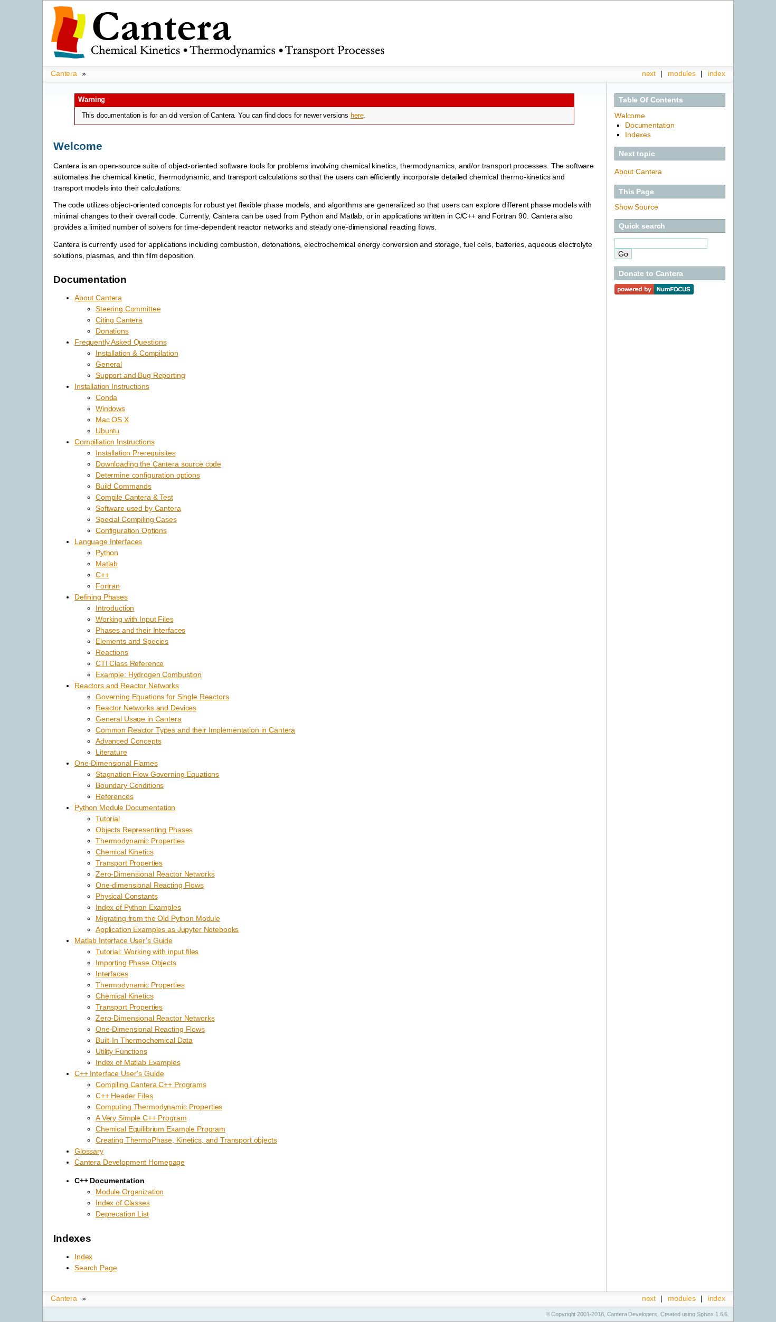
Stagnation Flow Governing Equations (157, 774)
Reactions (112, 652)
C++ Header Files (124, 1095)
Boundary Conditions (130, 785)
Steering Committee (128, 309)
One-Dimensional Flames (116, 763)
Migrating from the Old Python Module (158, 918)
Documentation (650, 125)
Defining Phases (101, 597)
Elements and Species (132, 641)
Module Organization (130, 1191)
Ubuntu (107, 430)
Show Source (636, 207)
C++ (102, 574)
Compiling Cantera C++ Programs (151, 1084)
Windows (110, 408)
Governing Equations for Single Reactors (162, 696)
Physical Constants (126, 896)
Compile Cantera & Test (134, 497)
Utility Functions (121, 1051)
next (649, 73)
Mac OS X (112, 419)
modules (682, 73)
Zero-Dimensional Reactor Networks (155, 874)
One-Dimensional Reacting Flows (150, 1029)
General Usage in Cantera (139, 719)
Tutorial (108, 818)
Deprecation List (122, 1214)
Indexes (638, 134)
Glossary (88, 1151)
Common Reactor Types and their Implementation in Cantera (195, 730)
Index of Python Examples (138, 907)
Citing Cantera (119, 320)
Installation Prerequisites (135, 453)
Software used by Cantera (138, 508)
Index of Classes (123, 1203)
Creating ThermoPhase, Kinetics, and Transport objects (186, 1140)
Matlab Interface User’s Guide (123, 940)
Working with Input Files (135, 619)
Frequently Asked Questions (120, 342)
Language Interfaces (108, 541)
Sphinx (705, 1314)
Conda (106, 397)
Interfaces (112, 973)
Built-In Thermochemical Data (144, 1040)
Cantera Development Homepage (129, 1162)
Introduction (115, 608)
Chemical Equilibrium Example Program (160, 1129)
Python (107, 552)
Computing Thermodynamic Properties (159, 1106)
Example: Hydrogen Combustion (149, 674)
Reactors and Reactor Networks (126, 685)
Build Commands (124, 486)
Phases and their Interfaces (140, 630)
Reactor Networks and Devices (146, 707)
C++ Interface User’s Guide (119, 1073)
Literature (111, 752)
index (716, 73)
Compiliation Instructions (114, 442)
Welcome (629, 115)
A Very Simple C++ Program (141, 1118)
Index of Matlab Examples (138, 1062)
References (115, 796)
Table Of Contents (651, 100)
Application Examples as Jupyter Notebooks (167, 929)
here (357, 115)
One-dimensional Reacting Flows (150, 885)
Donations (112, 331)
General (109, 364)
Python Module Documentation (124, 807)
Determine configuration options (148, 475)
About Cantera (638, 171)
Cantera (64, 73)
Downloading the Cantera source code (158, 464)
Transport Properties (129, 863)
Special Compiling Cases (136, 519)
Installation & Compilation (137, 353)
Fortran (108, 586)
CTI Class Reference (130, 663)
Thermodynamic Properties (140, 840)
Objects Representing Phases (144, 829)
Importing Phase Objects (136, 962)
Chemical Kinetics (125, 852)
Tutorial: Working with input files (147, 951)
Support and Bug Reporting (140, 375)
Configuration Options (131, 530)
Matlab (107, 563)
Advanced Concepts (129, 741)
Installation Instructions (111, 386)
